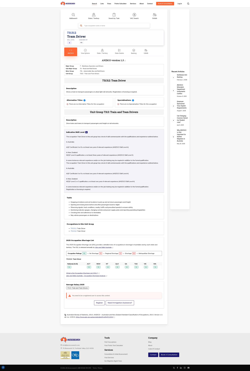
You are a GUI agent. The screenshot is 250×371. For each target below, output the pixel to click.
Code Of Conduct (154, 349)
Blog (149, 342)
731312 (73, 231)
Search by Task (114, 18)
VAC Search (134, 18)
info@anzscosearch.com (71, 345)
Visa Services (109, 358)
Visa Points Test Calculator (113, 345)
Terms (95, 368)
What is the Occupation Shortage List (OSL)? (82, 273)
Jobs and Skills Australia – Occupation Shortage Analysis (85, 276)
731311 (73, 228)
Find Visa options (110, 342)
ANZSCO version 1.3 (113, 60)
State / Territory (93, 18)
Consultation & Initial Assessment (116, 354)
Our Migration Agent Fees (113, 361)
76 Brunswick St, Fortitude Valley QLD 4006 (78, 348)
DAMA (154, 18)
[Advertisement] (177, 38)
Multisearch (73, 18)
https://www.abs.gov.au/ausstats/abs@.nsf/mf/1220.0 (94, 317)
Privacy (100, 368)
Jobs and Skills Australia (103, 247)
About (150, 345)
